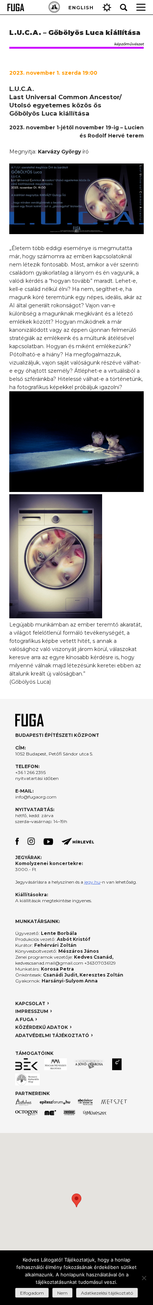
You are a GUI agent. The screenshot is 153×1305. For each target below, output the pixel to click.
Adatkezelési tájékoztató (107, 1293)
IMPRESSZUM (31, 1011)
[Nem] (143, 1278)
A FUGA (24, 1019)
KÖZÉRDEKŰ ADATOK (41, 1027)
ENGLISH (81, 7)
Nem (62, 1293)
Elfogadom (32, 1293)
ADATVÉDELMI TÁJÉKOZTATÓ (52, 1035)
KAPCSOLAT (30, 1003)
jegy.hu (92, 882)
